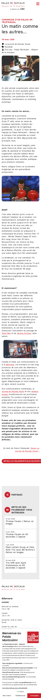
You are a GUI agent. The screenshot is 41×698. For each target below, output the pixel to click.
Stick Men (6, 333)
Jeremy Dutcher (24, 333)
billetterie (10, 364)
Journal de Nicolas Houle (13, 391)
